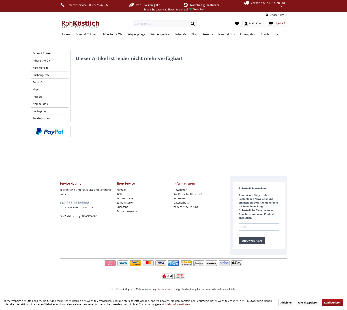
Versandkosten (125, 198)
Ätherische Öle (42, 60)
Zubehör (38, 82)
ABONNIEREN (252, 240)
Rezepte (37, 96)
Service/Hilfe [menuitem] (276, 15)
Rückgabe (122, 207)
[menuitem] (164, 23)
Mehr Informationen (177, 304)
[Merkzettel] (237, 23)
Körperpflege (40, 67)
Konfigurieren (332, 302)
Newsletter (180, 189)
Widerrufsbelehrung (186, 207)
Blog (35, 89)
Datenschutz (181, 202)
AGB (119, 194)
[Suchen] (192, 23)
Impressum (180, 198)
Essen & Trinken (42, 53)
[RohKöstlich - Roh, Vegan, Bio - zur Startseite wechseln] (80, 24)
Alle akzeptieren (308, 302)
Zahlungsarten (125, 202)
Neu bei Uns (40, 104)
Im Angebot (40, 111)
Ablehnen (286, 302)
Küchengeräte (41, 75)
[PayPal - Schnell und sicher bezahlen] (49, 131)
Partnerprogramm (127, 211)
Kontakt (121, 189)
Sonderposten (41, 118)
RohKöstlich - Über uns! (188, 194)
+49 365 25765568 (74, 202)
